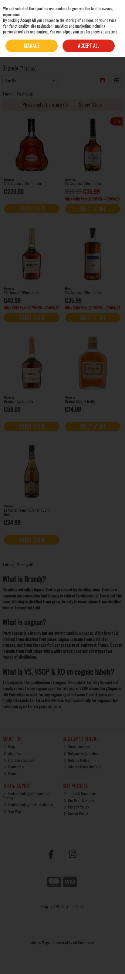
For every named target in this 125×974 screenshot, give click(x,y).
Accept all (88, 45)
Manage (31, 45)
